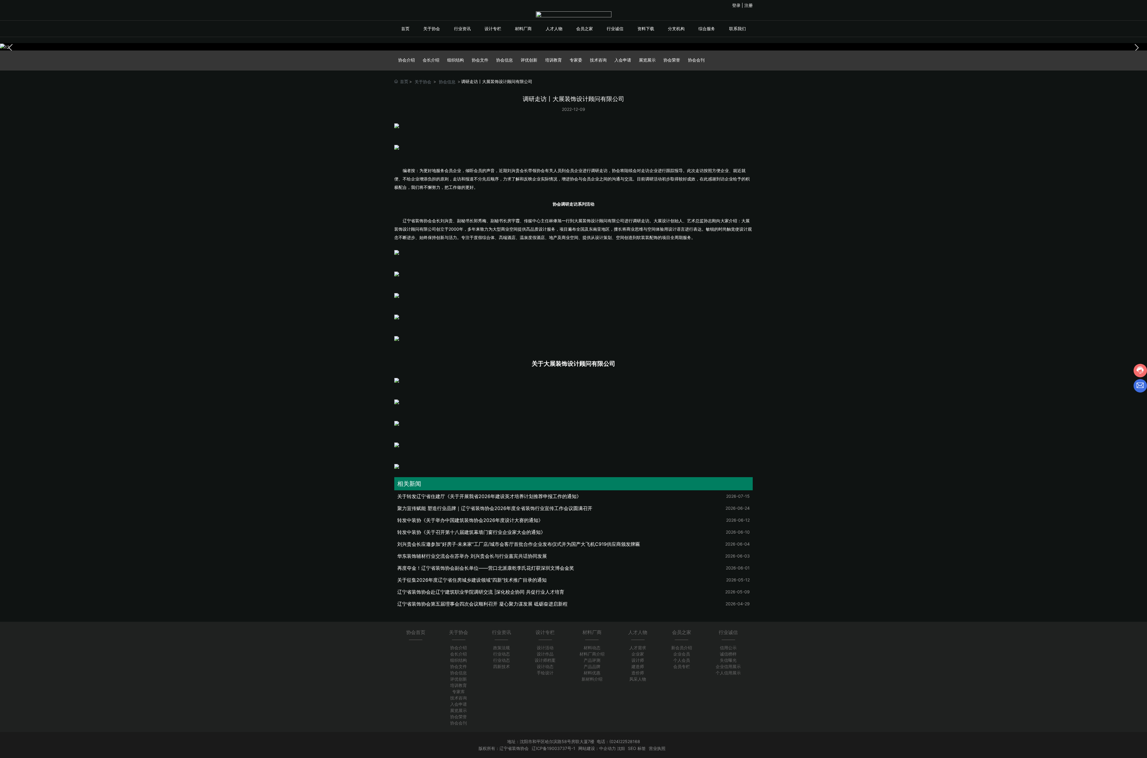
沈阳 (621, 748)
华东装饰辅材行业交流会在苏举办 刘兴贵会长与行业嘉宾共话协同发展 (472, 556)
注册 (748, 5)
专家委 (576, 59)
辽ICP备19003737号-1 (553, 748)
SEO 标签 (637, 748)
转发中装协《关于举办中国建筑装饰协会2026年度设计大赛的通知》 (470, 520)
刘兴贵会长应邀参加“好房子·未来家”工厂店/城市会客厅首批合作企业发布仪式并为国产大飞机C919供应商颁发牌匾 (518, 544)
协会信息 (504, 59)
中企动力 (607, 748)
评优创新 (529, 59)
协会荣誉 (671, 59)
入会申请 (622, 59)
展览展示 (647, 59)
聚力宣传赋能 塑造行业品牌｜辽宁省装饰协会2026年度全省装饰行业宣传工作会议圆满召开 (494, 508)
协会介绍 (406, 59)
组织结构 (455, 59)
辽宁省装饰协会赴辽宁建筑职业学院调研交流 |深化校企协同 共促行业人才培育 (480, 592)
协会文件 (480, 59)
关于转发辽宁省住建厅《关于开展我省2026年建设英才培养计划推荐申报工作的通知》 (489, 496)
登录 (737, 5)
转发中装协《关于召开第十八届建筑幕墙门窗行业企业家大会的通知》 (471, 532)
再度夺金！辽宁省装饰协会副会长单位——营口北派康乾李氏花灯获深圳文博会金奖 (485, 568)
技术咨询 (598, 59)
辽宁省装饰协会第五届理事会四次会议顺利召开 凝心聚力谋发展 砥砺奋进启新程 (482, 604)
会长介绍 (431, 59)
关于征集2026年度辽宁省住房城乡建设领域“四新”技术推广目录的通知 (472, 580)
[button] (1136, 47)
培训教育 (553, 59)
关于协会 (423, 81)
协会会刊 (696, 59)
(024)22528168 (624, 741)
